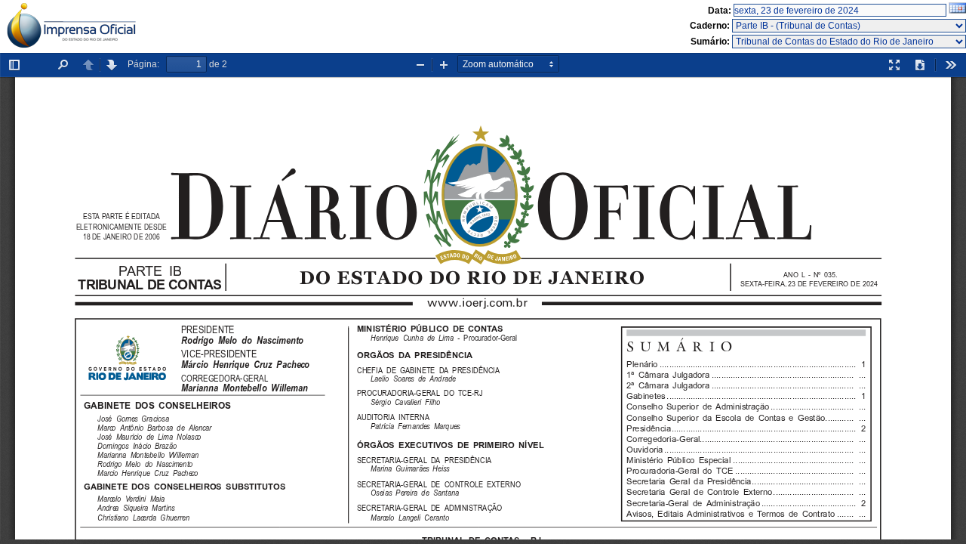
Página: (143, 64)
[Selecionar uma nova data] (957, 10)
